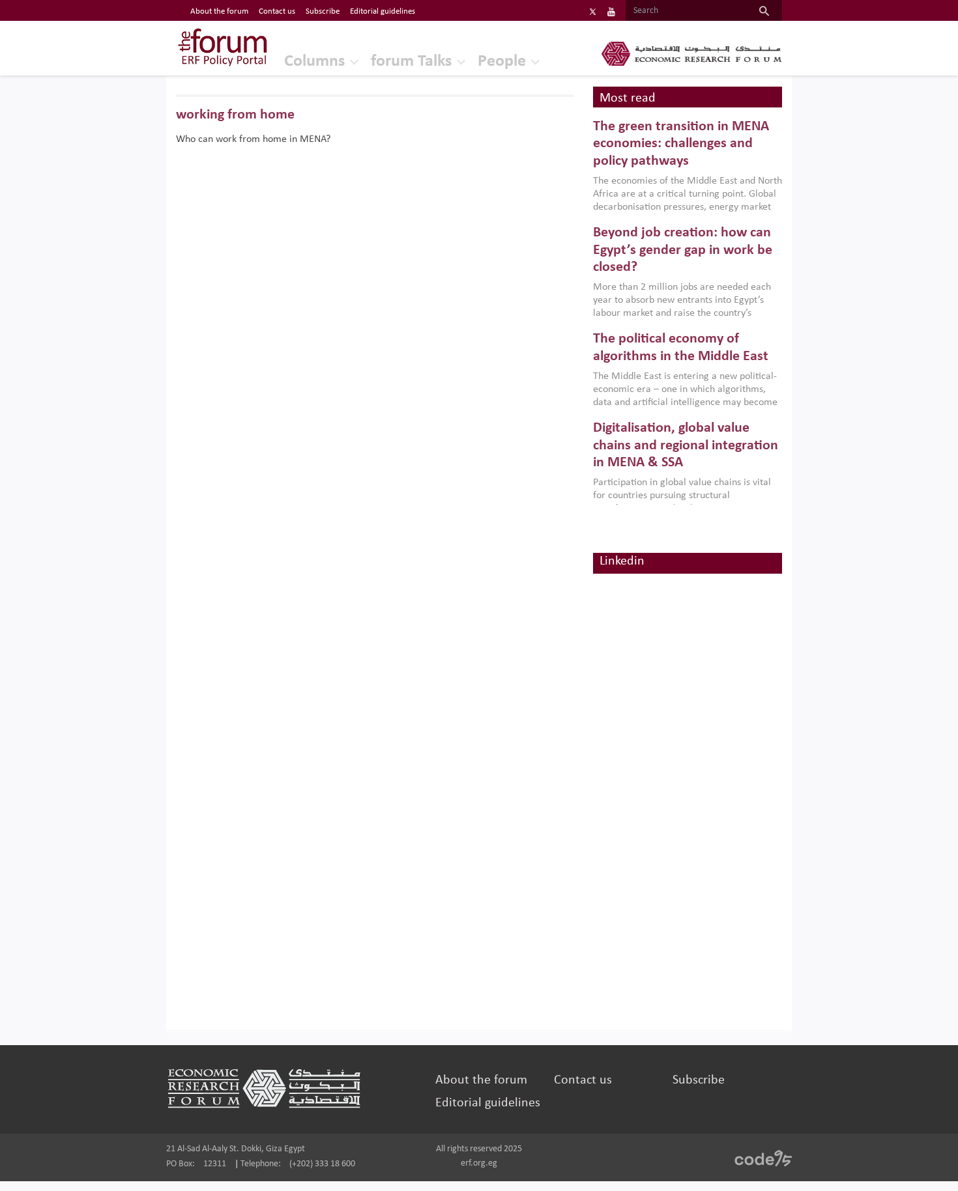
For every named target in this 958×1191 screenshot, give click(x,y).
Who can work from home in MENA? (253, 139)
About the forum (219, 11)
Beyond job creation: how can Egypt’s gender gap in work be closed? (682, 250)
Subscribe (323, 11)
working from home (235, 114)
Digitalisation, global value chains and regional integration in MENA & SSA (685, 445)
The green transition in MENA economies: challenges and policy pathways (681, 144)
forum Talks (411, 61)
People (502, 61)
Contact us (277, 11)
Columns (314, 61)
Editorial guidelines (382, 11)
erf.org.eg (479, 1163)
